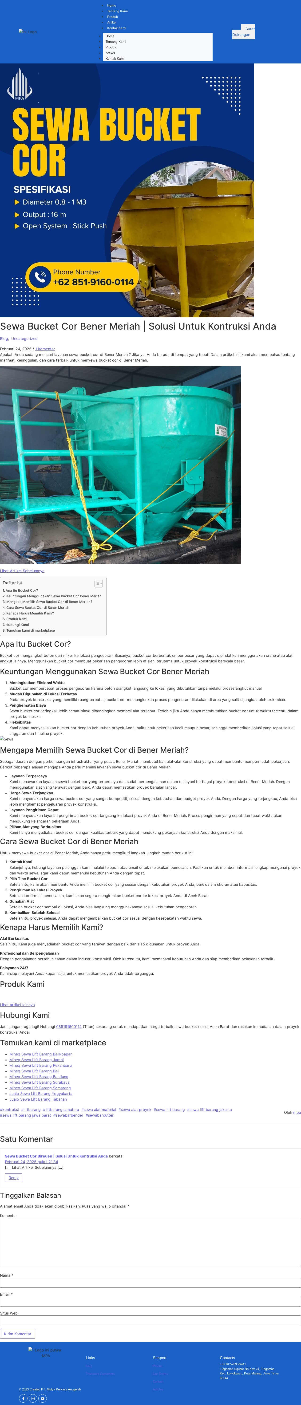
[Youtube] (42, 1398)
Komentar (8, 1215)
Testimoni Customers (100, 1374)
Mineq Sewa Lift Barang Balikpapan (40, 1054)
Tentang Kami (117, 11)
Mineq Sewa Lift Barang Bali (34, 1071)
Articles (158, 1389)
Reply (14, 1177)
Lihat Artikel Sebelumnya (22, 570)
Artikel (111, 22)
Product (158, 1366)
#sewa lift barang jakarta (209, 1109)
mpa (297, 1112)
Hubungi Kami (17, 625)
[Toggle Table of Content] (96, 584)
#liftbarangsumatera (61, 1109)
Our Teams (160, 1374)
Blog (4, 338)
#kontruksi (9, 1109)
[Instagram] (33, 1398)
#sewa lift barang (169, 1109)
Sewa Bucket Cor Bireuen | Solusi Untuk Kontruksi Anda (56, 1156)
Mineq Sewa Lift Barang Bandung (38, 1076)
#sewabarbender (68, 1115)
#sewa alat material (98, 1109)
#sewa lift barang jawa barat (25, 1115)
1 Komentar (45, 348)
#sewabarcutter (100, 1115)
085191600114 (69, 1026)
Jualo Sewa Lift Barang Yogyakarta (40, 1093)
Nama (6, 1275)
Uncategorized (24, 338)
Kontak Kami (116, 28)
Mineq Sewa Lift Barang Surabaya (39, 1082)
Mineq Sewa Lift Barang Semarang (40, 1088)
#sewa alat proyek (135, 1109)
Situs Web (9, 1313)
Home (111, 5)
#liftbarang (31, 1109)
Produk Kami (16, 619)
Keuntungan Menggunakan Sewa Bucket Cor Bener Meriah (54, 596)
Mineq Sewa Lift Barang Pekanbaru (40, 1065)
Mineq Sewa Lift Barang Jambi (36, 1059)
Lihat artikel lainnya (17, 1004)
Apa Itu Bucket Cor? (22, 590)
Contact (158, 1381)
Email (6, 1294)
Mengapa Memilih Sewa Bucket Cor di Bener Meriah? (49, 602)
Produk (112, 17)
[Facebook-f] (23, 1398)
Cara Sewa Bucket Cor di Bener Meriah (37, 608)
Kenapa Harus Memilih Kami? (30, 613)
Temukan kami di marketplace (30, 630)
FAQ (89, 1366)
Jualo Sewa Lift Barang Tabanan (38, 1099)
